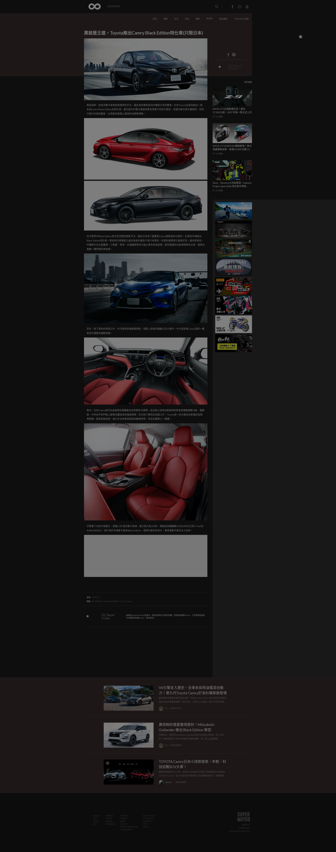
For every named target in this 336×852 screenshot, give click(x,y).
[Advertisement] (112, 55)
